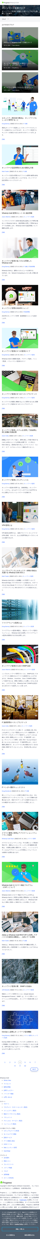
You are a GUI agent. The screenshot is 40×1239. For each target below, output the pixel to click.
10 (25, 1066)
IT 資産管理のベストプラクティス (14, 722)
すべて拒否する (10, 1235)
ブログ (4, 19)
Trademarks (23, 1200)
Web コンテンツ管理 (10, 1147)
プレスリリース (8, 1164)
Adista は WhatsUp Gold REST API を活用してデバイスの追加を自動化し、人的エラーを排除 (19, 936)
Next (34, 1069)
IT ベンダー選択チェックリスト (13, 787)
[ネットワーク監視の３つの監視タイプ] (20, 338)
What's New (7, 1080)
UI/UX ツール (8, 1144)
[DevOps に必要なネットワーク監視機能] (20, 1020)
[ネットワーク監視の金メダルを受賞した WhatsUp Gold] (20, 248)
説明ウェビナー (8, 1090)
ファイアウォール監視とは (12, 623)
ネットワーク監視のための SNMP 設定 (16, 666)
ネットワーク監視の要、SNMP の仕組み (17, 986)
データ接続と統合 (9, 1141)
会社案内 (6, 1158)
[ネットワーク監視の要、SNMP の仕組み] (20, 971)
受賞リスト (7, 1161)
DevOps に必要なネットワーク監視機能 (16, 1032)
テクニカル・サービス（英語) (13, 1121)
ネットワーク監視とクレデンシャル (15, 480)
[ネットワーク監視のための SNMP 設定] (20, 654)
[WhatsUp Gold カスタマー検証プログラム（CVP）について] (20, 872)
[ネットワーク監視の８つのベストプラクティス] (20, 381)
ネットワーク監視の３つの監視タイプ (16, 351)
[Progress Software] (6, 1183)
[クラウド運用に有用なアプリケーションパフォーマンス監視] (20, 821)
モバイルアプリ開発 (10, 1134)
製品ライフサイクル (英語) (12, 1114)
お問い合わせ (8, 1097)
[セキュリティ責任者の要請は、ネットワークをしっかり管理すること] (20, 105)
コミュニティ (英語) (10, 1110)
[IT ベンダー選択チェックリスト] (20, 772)
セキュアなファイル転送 (11, 1131)
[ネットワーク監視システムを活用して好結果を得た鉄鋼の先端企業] (20, 420)
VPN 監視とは (7, 525)
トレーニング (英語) (10, 1124)
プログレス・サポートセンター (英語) (15, 1107)
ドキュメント (8, 1117)
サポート (6, 1104)
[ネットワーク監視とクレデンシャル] (20, 467)
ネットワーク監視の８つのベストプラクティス (19, 394)
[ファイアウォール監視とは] (20, 610)
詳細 (3, 139)
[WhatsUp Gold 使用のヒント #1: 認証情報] (20, 200)
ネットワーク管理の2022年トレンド (15, 308)
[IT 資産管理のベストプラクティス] (20, 707)
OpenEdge (7, 1151)
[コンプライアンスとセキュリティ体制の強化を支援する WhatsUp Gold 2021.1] (20, 557)
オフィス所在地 (8, 1178)
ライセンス (7, 1084)
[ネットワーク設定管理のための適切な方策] (20, 154)
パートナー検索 (8, 1094)
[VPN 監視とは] (20, 512)
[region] (20, 1224)
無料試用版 (7, 1087)
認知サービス (8, 1137)
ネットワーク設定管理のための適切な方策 (17, 168)
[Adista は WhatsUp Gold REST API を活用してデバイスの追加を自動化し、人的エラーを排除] (20, 922)
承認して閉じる (20, 1229)
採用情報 (6, 1174)
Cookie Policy (19, 1224)
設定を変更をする (29, 1235)
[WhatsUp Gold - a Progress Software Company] (20, 2)
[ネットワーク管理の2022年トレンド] (20, 295)
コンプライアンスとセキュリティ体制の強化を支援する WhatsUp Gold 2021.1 (19, 572)
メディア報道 (8, 1168)
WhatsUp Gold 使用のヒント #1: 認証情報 (17, 213)
